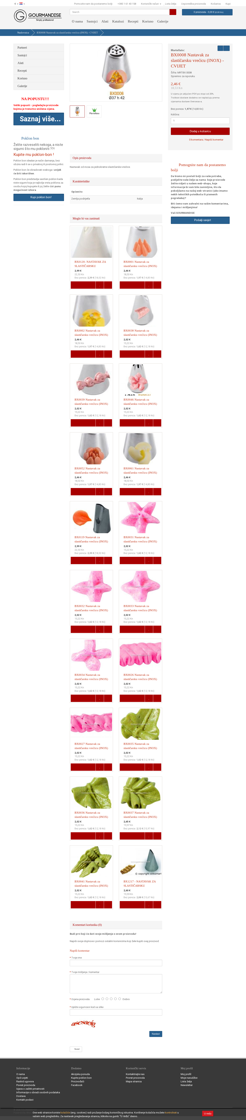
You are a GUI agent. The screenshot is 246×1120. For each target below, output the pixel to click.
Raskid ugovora (25, 1081)
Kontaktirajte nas (135, 1074)
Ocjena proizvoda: (81, 999)
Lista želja (186, 1081)
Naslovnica (23, 32)
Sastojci (92, 21)
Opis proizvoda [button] (82, 158)
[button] (38, 119)
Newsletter (187, 1085)
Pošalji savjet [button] (202, 220)
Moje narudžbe (189, 1077)
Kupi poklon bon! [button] (40, 197)
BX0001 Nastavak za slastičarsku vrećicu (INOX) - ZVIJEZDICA (140, 266)
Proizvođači (77, 1081)
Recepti (133, 21)
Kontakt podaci (24, 1099)
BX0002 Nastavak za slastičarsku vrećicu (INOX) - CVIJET (91, 335)
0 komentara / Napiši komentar (206, 139)
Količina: (175, 114)
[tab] (116, 158)
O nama (77, 21)
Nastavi (156, 1034)
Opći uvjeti (22, 1077)
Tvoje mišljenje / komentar (85, 972)
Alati (104, 21)
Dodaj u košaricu (200, 131)
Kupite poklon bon (81, 1077)
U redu (207, 1113)
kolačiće (65, 1112)
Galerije (162, 21)
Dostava (21, 1096)
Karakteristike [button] (81, 181)
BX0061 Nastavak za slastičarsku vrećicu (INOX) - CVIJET (140, 472)
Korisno (147, 21)
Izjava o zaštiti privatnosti (30, 1088)
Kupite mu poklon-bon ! (33, 154)
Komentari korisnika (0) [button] (87, 924)
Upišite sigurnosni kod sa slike (87, 1007)
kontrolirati (171, 1112)
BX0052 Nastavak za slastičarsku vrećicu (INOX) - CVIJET (91, 472)
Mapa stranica (134, 1081)
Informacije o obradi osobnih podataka (38, 1092)
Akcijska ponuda (80, 1074)
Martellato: (178, 50)
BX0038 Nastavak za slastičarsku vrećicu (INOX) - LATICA (140, 335)
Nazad (77, 1049)
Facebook (76, 1085)
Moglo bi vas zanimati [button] (86, 218)
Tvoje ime (76, 957)
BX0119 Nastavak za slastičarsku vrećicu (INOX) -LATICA (91, 541)
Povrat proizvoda (25, 1085)
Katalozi (118, 21)
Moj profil (186, 1074)
